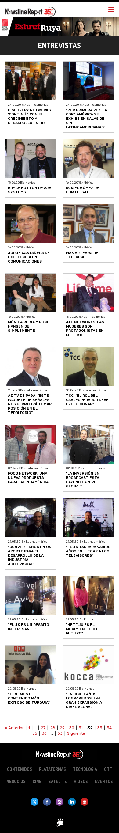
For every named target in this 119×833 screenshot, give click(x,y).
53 (60, 733)
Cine (37, 781)
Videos (81, 781)
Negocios (16, 781)
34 (109, 727)
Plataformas (52, 769)
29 (62, 727)
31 (81, 727)
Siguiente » (77, 733)
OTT (108, 769)
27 (43, 727)
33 (99, 727)
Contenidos (19, 769)
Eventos (104, 781)
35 (34, 733)
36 (44, 733)
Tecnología (85, 769)
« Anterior (14, 727)
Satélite (58, 781)
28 (52, 727)
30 (71, 727)
